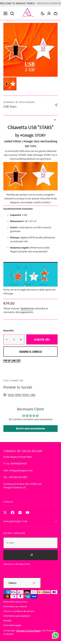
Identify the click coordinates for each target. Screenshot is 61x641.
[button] (42, 13)
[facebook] (12, 512)
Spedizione (27, 308)
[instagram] (20, 512)
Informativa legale (12, 625)
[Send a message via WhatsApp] (55, 635)
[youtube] (27, 512)
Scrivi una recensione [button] (30, 428)
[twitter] (5, 512)
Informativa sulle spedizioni (16, 616)
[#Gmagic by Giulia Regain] (27, 13)
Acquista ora (42, 339)
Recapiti (7, 620)
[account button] (49, 13)
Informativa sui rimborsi (15, 606)
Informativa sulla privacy (15, 601)
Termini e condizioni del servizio (18, 611)
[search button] (12, 13)
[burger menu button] (5, 13)
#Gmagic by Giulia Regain (28, 630)
